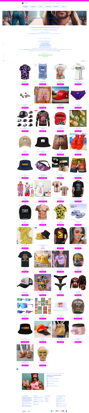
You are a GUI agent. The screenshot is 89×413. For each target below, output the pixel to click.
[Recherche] (56, 3)
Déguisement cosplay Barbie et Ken (25, 198)
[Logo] (25, 3)
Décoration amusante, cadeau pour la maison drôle (61, 405)
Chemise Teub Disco (25, 81)
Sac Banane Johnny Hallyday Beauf (42, 175)
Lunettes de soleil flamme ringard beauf (78, 245)
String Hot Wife (60, 292)
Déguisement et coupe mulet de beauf (60, 400)
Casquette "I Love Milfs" (25, 292)
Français (29, 411)
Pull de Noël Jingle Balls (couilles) (42, 127)
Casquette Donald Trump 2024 (60, 128)
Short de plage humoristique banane (78, 175)
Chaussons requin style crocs (78, 221)
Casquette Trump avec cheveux (43, 339)
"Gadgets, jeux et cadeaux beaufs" (56, 50)
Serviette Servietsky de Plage (42, 81)
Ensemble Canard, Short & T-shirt (25, 245)
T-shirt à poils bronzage (60, 198)
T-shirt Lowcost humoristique (78, 81)
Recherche (46, 397)
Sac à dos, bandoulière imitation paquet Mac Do (60, 339)
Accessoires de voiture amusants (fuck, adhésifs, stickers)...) (61, 404)
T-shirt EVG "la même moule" (78, 198)
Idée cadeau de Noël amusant (59, 397)
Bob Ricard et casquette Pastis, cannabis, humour (60, 401)
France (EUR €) (24, 411)
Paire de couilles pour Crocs (42, 198)
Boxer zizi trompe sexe (78, 339)
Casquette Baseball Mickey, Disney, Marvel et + (25, 128)
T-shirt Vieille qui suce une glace (60, 81)
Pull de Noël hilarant (78, 292)
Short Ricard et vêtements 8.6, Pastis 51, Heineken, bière (60, 399)
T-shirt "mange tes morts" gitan (60, 245)
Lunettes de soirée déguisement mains (42, 362)
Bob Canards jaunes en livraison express (43, 245)
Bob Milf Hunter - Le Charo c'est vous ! (25, 339)
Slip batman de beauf (60, 175)
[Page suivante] (25, 369)
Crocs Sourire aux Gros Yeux (78, 128)
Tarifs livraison (46, 401)
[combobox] (60, 3)
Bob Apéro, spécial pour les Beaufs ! (25, 175)
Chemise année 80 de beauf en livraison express (43, 292)
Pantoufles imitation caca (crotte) (25, 362)
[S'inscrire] (43, 400)
